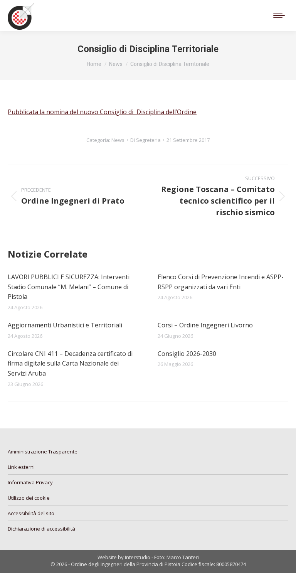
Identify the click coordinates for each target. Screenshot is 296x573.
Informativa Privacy (30, 482)
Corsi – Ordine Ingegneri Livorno (205, 325)
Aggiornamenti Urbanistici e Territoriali (65, 325)
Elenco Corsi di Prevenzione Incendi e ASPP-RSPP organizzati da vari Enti (221, 282)
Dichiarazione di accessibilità (41, 528)
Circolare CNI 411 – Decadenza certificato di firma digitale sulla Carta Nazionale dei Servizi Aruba (70, 363)
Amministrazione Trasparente (42, 451)
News (117, 140)
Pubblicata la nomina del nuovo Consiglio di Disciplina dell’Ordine (102, 112)
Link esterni (21, 466)
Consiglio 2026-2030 (187, 353)
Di (145, 140)
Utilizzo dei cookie (29, 497)
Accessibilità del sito (31, 513)
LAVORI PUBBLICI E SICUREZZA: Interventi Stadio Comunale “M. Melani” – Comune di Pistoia (69, 287)
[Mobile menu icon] (279, 15)
